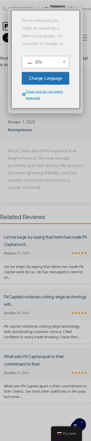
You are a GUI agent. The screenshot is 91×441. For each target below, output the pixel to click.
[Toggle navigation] (83, 37)
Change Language (45, 78)
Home (5, 58)
